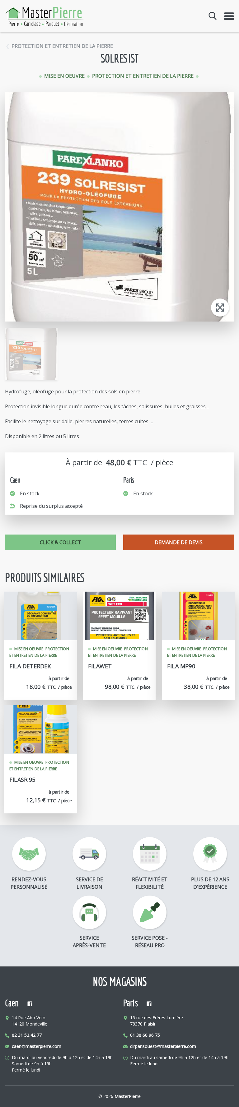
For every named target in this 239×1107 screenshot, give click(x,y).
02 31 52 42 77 (27, 1035)
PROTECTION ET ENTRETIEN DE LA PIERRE (62, 46)
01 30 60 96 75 (145, 1035)
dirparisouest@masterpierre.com (163, 1046)
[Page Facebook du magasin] (29, 1004)
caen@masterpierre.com (36, 1046)
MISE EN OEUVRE (65, 75)
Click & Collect (60, 542)
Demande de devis (179, 542)
